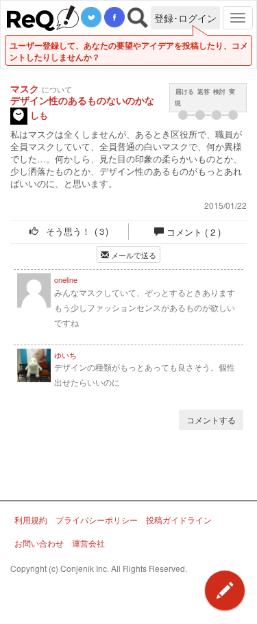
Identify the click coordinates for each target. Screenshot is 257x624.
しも (37, 114)
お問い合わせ (39, 543)
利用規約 (30, 519)
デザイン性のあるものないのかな (82, 100)
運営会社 (88, 543)
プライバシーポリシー (97, 519)
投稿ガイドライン (179, 519)
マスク (24, 88)
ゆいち (65, 354)
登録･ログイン (185, 18)
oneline (65, 279)
